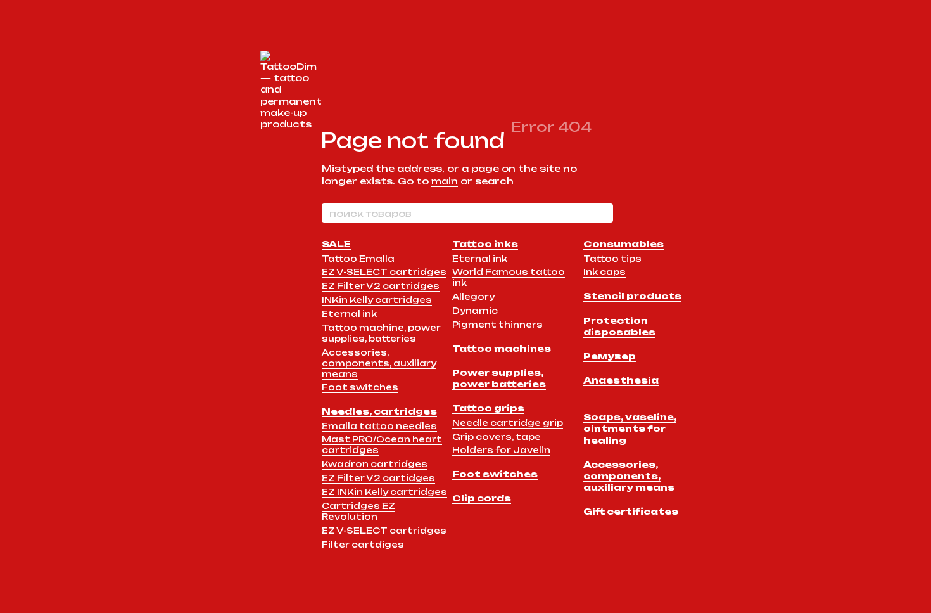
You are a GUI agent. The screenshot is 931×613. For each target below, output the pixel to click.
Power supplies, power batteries (499, 378)
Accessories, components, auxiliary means (379, 363)
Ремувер (609, 356)
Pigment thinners (497, 324)
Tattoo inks (485, 243)
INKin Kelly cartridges (377, 300)
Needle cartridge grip (507, 423)
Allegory (473, 297)
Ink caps (604, 272)
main (444, 181)
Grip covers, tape (496, 437)
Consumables (623, 243)
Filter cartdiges (363, 544)
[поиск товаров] (603, 213)
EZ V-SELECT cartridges (384, 272)
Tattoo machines (501, 348)
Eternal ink (349, 314)
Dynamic (475, 311)
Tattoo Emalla (358, 259)
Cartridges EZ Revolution (358, 511)
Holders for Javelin (501, 450)
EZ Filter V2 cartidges (378, 478)
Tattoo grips (488, 408)
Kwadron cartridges (375, 464)
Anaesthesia (621, 380)
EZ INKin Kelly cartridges (384, 492)
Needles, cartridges (379, 411)
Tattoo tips (612, 259)
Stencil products (632, 295)
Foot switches (360, 387)
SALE (336, 243)
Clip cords (481, 498)
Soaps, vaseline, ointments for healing (629, 428)
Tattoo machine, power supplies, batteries (381, 333)
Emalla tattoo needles (379, 426)
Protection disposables (619, 326)
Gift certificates (630, 511)
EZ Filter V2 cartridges (381, 286)
